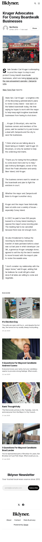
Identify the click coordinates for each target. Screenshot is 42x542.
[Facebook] (23, 505)
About (9, 520)
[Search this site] (35, 3)
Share (34, 28)
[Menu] (39, 3)
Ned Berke (13, 27)
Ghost (25, 525)
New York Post (9, 90)
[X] (19, 505)
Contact (17, 520)
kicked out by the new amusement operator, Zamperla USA (20, 81)
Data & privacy (29, 520)
